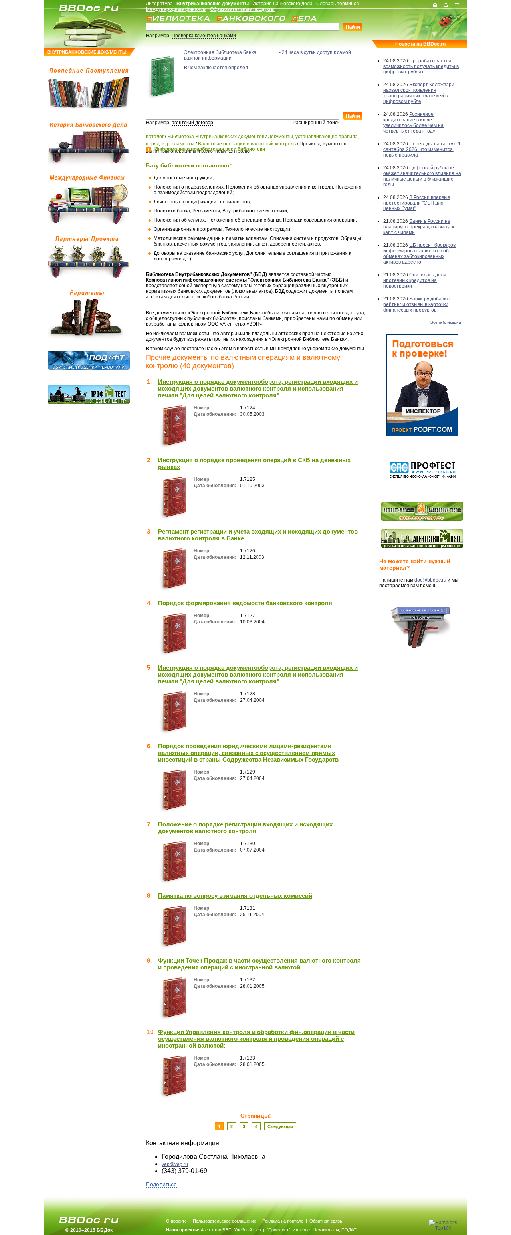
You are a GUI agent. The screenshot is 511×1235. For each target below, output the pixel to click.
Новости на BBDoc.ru (420, 44)
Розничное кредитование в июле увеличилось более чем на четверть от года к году (413, 122)
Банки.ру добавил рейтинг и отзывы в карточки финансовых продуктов (416, 304)
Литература (159, 3)
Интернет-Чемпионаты (316, 1229)
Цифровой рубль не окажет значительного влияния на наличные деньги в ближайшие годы (422, 176)
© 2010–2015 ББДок (89, 1230)
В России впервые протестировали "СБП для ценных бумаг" (416, 203)
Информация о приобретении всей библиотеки (209, 149)
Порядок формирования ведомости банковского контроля (245, 603)
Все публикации (445, 322)
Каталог (155, 136)
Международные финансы (176, 9)
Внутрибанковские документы (212, 3)
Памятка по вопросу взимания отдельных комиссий (235, 895)
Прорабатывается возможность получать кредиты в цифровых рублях (421, 66)
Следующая (280, 1126)
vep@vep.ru (175, 1164)
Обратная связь (325, 1221)
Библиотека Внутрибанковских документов (215, 136)
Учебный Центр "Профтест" (262, 1229)
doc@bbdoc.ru (430, 580)
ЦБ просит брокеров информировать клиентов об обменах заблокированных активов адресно (419, 253)
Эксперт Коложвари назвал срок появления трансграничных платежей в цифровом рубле (418, 93)
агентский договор (192, 122)
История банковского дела (282, 3)
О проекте (176, 1221)
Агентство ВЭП (216, 1229)
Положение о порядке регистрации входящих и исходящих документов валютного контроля (245, 827)
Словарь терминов (337, 3)
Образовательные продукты (242, 9)
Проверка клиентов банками (204, 35)
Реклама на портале (282, 1221)
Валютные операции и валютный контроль (247, 144)
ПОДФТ (349, 1229)
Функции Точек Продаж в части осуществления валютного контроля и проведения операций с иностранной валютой (259, 964)
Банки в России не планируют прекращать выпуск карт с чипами (418, 226)
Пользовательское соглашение (224, 1221)
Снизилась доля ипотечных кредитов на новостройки (414, 280)
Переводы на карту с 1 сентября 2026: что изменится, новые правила (422, 149)
